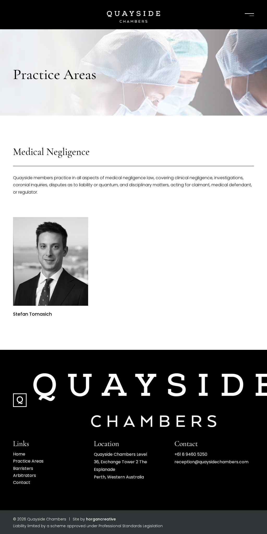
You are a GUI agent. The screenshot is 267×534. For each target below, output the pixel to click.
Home (19, 454)
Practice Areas (28, 461)
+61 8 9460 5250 (190, 455)
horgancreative (101, 519)
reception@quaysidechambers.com (211, 462)
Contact (21, 483)
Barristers (23, 469)
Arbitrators (24, 476)
